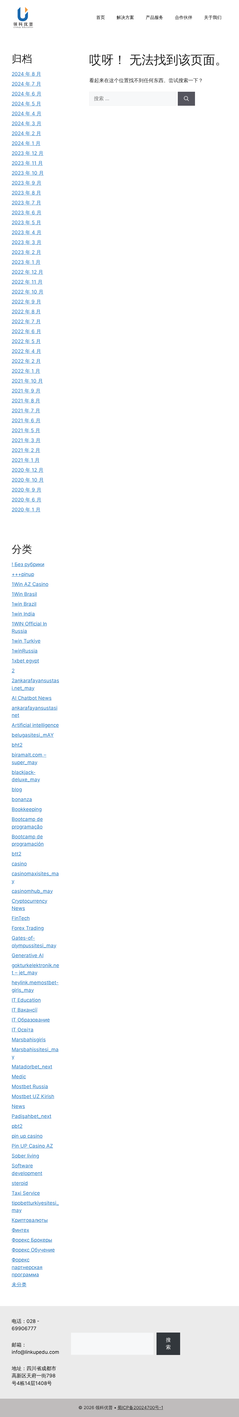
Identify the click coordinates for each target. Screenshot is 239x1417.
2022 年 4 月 (26, 351)
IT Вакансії (24, 1010)
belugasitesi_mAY (33, 735)
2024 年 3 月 (26, 123)
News (18, 1106)
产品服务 (154, 17)
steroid (20, 1183)
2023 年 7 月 (26, 203)
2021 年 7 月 (26, 411)
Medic (19, 1076)
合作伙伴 (183, 17)
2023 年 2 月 (26, 252)
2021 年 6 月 (26, 420)
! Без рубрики (28, 564)
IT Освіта (23, 1030)
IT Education (26, 1000)
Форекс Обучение (33, 1250)
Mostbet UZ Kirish (33, 1096)
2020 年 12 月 (27, 470)
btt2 (16, 854)
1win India (23, 614)
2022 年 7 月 (26, 321)
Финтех (20, 1230)
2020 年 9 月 (26, 490)
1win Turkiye (26, 641)
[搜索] (186, 99)
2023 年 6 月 (26, 212)
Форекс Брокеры (32, 1240)
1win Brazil (24, 604)
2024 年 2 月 (26, 133)
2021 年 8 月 (26, 401)
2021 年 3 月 (26, 440)
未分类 (19, 1284)
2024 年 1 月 (26, 143)
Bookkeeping (27, 809)
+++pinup (23, 574)
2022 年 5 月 (26, 341)
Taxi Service (26, 1193)
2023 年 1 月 (26, 262)
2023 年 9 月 (26, 183)
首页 (100, 17)
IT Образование (31, 1020)
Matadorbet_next (32, 1067)
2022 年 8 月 (26, 312)
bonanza (22, 799)
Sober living (25, 1156)
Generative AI (27, 955)
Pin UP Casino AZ (32, 1146)
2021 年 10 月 (27, 381)
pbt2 (17, 1126)
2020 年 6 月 (26, 500)
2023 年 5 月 (26, 222)
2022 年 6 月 (26, 331)
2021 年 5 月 (26, 430)
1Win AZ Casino (30, 584)
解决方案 (125, 17)
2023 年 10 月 (28, 173)
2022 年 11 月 (27, 282)
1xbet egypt (25, 661)
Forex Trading (28, 928)
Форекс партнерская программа (27, 1267)
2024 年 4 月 (26, 113)
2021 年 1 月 (26, 460)
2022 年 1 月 (26, 371)
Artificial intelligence (35, 725)
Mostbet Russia (30, 1086)
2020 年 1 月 (26, 510)
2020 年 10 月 (28, 480)
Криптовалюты (30, 1220)
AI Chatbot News (32, 698)
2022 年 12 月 (27, 272)
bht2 (17, 745)
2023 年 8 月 (26, 193)
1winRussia (25, 651)
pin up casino (27, 1136)
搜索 (168, 1343)
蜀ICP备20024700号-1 (140, 1407)
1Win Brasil (24, 594)
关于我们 (213, 17)
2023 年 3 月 (26, 242)
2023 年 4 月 (26, 232)
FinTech (21, 918)
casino (19, 864)
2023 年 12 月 (27, 153)
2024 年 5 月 (26, 104)
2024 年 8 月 (26, 74)
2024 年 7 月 (26, 84)
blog (17, 789)
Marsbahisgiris (29, 1040)
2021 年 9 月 (26, 391)
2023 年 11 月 (27, 163)
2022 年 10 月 (27, 292)
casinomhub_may (32, 891)
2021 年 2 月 (26, 450)
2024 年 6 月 (26, 94)
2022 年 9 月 (26, 302)
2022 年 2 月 (26, 361)
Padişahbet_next (31, 1116)
